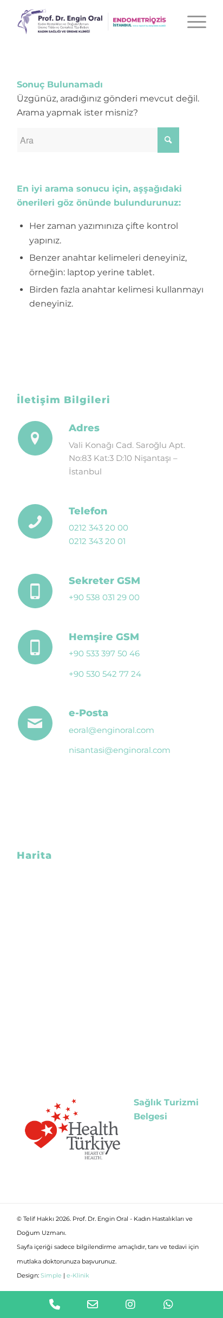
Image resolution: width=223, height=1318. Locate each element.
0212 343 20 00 (98, 527)
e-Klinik (78, 1275)
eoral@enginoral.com (111, 730)
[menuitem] (191, 21)
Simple (51, 1275)
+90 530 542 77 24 (105, 674)
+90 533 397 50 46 (104, 653)
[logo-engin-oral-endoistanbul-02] (92, 21)
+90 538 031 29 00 (104, 597)
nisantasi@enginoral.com (119, 750)
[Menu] (191, 21)
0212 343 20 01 (97, 541)
